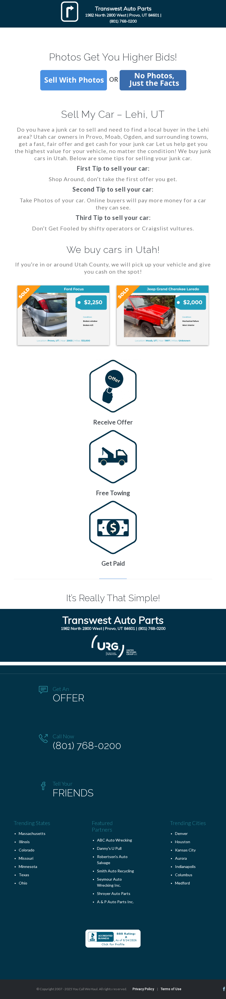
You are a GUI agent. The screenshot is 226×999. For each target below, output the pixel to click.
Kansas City (185, 850)
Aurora (181, 858)
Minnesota (28, 866)
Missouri (26, 858)
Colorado (26, 850)
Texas (24, 874)
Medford (182, 883)
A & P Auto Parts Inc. (115, 901)
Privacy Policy (143, 989)
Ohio (23, 883)
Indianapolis (185, 866)
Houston (182, 841)
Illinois (24, 841)
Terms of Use (171, 989)
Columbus (183, 874)
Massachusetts (32, 833)
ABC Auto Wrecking (114, 840)
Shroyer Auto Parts (113, 893)
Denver (181, 833)
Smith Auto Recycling (115, 871)
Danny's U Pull (109, 848)
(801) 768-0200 (123, 21)
